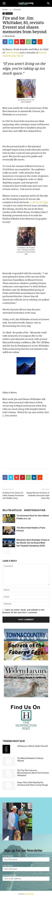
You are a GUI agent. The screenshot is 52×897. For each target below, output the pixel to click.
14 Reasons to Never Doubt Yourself (32, 746)
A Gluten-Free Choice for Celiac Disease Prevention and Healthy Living (13, 495)
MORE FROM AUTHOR (34, 510)
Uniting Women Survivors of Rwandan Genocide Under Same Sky (37, 495)
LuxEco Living (28, 894)
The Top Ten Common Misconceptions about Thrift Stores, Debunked (33, 773)
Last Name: (8, 865)
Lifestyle (17, 9)
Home (5, 9)
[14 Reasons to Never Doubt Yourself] (6, 749)
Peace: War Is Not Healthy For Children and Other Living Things (32, 783)
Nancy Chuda (10, 36)
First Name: (8, 856)
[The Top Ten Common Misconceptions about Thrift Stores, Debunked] (9, 773)
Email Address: (10, 875)
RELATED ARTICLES (12, 510)
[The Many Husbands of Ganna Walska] (9, 761)
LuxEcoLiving (12, 52)
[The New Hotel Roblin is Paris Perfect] (9, 530)
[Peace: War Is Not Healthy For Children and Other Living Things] (9, 785)
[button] (48, 3)
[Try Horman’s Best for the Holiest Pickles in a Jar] (9, 518)
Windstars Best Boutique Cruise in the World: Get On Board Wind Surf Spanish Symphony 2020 (32, 543)
